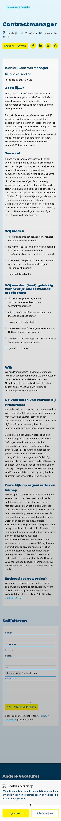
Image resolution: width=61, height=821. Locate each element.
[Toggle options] (30, 804)
